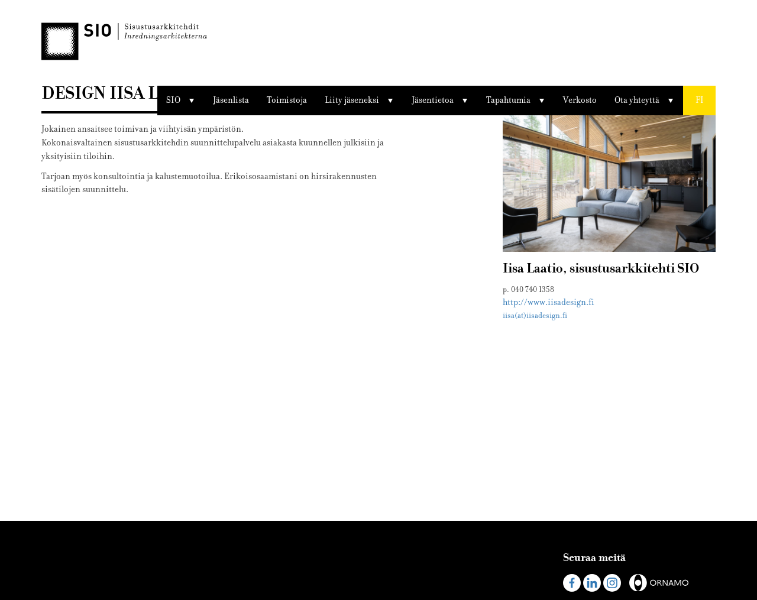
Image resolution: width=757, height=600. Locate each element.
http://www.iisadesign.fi (548, 302)
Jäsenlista (231, 100)
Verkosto (580, 100)
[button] (699, 100)
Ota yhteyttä (636, 100)
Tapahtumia (508, 100)
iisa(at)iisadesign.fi (535, 315)
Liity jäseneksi (352, 100)
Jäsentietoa (433, 100)
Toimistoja (287, 100)
